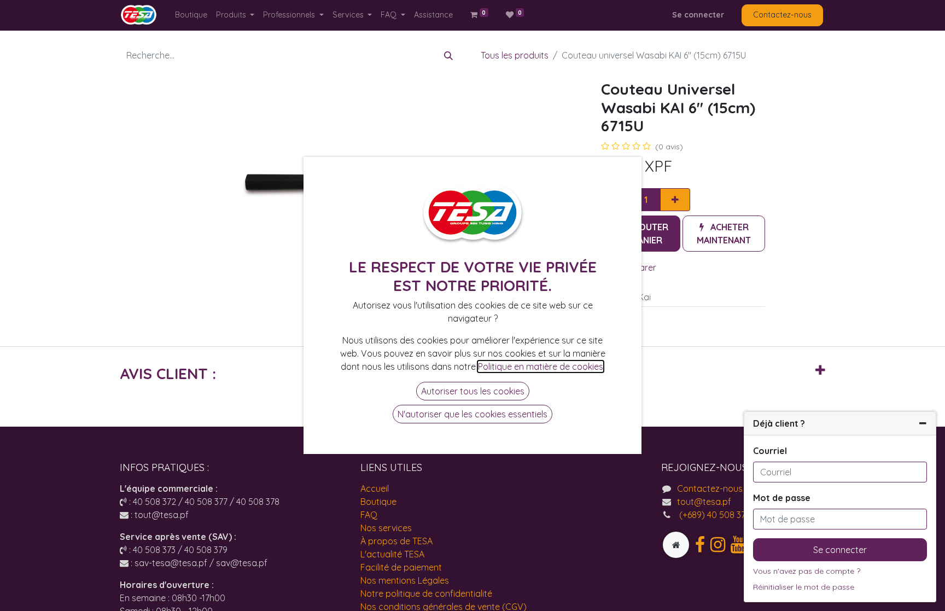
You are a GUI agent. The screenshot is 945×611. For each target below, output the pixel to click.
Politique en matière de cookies (540, 366)
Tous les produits (515, 55)
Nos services (386, 527)
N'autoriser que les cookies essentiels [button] (472, 414)
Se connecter (698, 15)
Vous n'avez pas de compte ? (806, 571)
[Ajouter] (675, 199)
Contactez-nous (782, 15)
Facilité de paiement (401, 567)
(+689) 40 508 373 (713, 514)
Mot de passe (781, 497)
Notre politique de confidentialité (426, 593)
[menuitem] (191, 15)
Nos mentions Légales (404, 580)
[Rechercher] (448, 55)
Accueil (374, 488)
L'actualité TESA (392, 554)
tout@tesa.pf (704, 501)
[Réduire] (923, 423)
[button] (723, 234)
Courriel (770, 450)
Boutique (378, 501)
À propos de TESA (396, 541)
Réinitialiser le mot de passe (803, 587)
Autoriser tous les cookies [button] (472, 391)
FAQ (368, 514)
